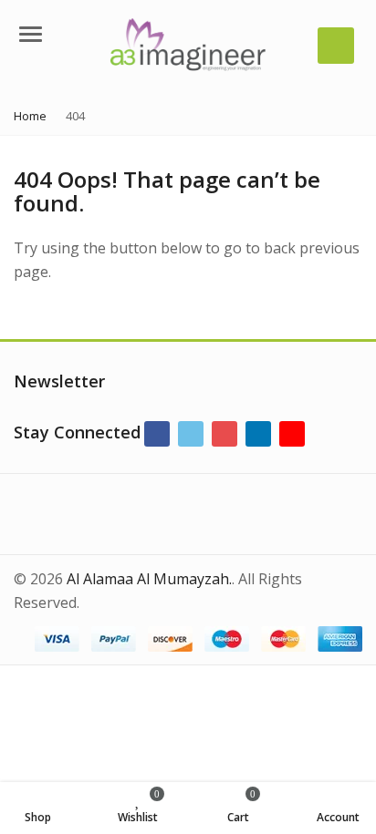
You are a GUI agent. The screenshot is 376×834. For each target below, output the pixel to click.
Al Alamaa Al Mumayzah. (149, 579)
